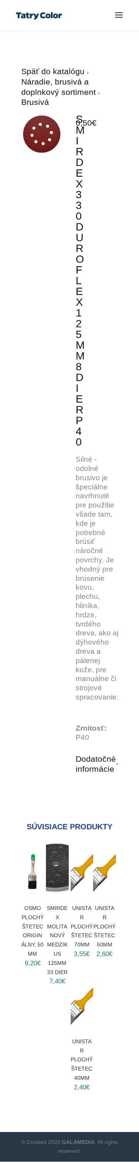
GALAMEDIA (78, 1142)
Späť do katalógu (54, 71)
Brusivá (35, 102)
